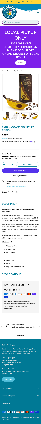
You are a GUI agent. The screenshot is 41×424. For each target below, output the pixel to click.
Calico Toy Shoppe (11, 417)
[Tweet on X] (9, 192)
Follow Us (8, 379)
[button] (33, 12)
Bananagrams (6, 124)
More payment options (20, 176)
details (20, 62)
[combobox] (20, 22)
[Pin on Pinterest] (17, 192)
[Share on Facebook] (13, 192)
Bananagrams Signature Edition (15, 70)
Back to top (20, 335)
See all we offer (28, 2)
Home (3, 70)
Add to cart (27, 164)
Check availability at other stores (16, 186)
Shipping (5, 138)
